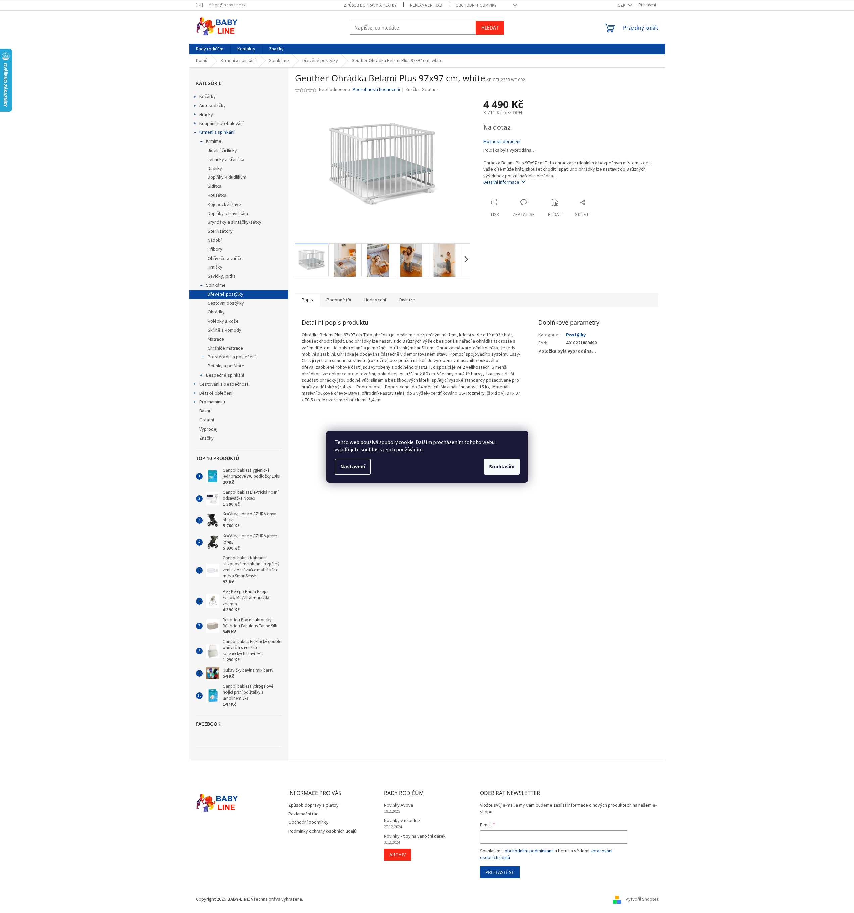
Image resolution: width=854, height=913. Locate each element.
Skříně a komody (224, 330)
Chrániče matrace (225, 348)
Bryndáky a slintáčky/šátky (234, 222)
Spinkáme (216, 285)
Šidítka (214, 186)
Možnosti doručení (501, 142)
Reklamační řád (426, 5)
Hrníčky (215, 267)
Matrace (216, 339)
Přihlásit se (499, 872)
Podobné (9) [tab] (338, 300)
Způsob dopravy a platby (370, 5)
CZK (622, 5)
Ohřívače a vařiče (225, 258)
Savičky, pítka (222, 276)
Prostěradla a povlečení (232, 357)
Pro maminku (212, 402)
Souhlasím (502, 466)
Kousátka (217, 195)
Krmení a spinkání (216, 132)
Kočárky (207, 96)
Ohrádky (216, 312)
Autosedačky (212, 105)
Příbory (215, 249)
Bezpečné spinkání (225, 375)
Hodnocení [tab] (375, 300)
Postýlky (576, 335)
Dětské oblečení (215, 393)
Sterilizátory (220, 231)
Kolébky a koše (223, 321)
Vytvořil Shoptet (642, 899)
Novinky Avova (398, 805)
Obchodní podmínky (476, 5)
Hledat (490, 27)
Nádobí (215, 240)
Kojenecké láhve (224, 204)
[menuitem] (209, 49)
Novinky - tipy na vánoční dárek (415, 836)
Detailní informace (501, 182)
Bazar (205, 411)
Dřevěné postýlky (225, 294)
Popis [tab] (307, 300)
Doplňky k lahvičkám (228, 213)
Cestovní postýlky (226, 303)
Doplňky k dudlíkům (227, 177)
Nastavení (352, 466)
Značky (206, 438)
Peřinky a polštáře (226, 366)
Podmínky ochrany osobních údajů (322, 831)
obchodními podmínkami (529, 851)
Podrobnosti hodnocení (376, 90)
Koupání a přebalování (221, 123)
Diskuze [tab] (407, 300)
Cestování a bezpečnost (223, 384)
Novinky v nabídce (402, 821)
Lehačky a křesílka (226, 159)
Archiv (397, 854)
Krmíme (213, 141)
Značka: (421, 89)
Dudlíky (215, 168)
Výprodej (208, 429)
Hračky (206, 114)
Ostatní (206, 420)
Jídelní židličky (222, 150)
